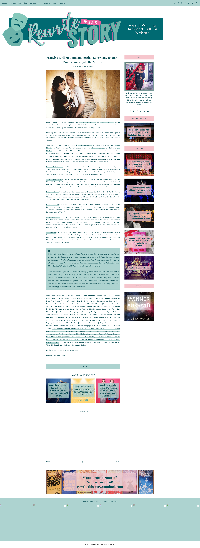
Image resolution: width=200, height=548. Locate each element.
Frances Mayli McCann (87, 122)
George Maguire (52, 204)
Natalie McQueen (84, 145)
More (118, 462)
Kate (113, 545)
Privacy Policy (35, 3)
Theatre (47, 3)
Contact (12, 3)
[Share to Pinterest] (86, 367)
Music (55, 3)
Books (62, 3)
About (4, 3)
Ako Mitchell (51, 232)
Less (48, 462)
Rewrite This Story (97, 545)
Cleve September (98, 148)
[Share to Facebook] (80, 367)
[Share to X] (83, 367)
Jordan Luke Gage (107, 122)
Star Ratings (23, 3)
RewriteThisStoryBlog (109, 501)
